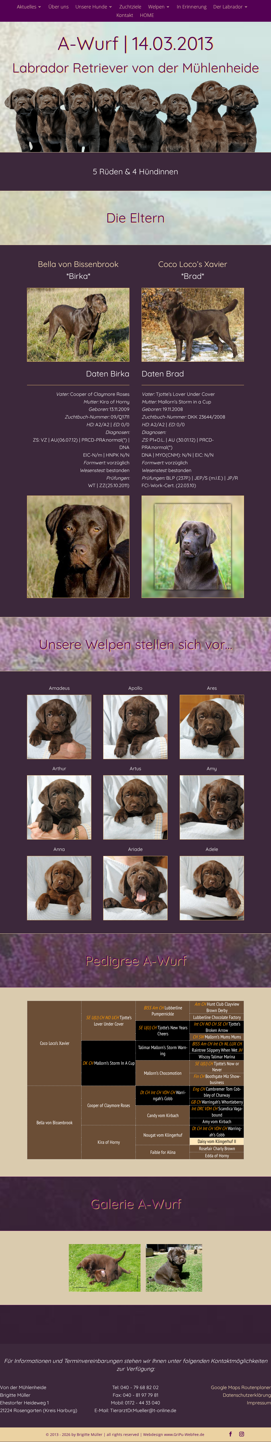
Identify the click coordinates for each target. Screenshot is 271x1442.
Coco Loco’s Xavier (192, 264)
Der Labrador (228, 7)
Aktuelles (26, 7)
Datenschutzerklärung (247, 1395)
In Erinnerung (191, 7)
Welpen (156, 7)
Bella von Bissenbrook (78, 264)
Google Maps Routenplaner (241, 1387)
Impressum (259, 1403)
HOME (147, 15)
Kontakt (124, 15)
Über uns (58, 7)
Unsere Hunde (91, 7)
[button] (105, 1268)
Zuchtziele (130, 7)
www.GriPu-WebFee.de (184, 1434)
